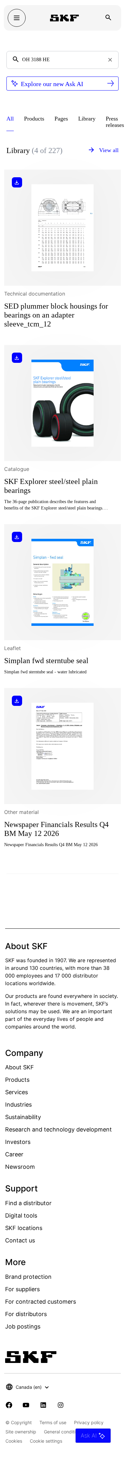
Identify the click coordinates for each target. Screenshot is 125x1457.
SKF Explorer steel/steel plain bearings (51, 485)
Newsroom (20, 1166)
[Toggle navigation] (17, 18)
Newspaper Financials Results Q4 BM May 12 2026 (56, 829)
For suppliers (22, 1289)
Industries (18, 1104)
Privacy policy (89, 1422)
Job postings (22, 1326)
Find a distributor (28, 1203)
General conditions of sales (72, 1431)
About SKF (19, 1067)
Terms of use (52, 1422)
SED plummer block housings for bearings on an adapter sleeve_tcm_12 (56, 315)
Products (17, 1079)
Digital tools (21, 1215)
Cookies (13, 1441)
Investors (17, 1142)
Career (14, 1154)
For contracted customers (40, 1301)
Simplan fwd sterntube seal (46, 660)
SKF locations (23, 1228)
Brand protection (28, 1276)
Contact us (20, 1240)
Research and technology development (58, 1129)
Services (16, 1092)
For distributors (26, 1314)
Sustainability (23, 1117)
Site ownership (20, 1431)
